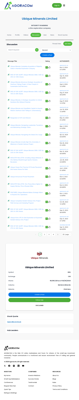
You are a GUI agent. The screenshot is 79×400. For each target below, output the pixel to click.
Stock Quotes (63, 35)
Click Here (67, 289)
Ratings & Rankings (10, 393)
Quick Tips (7, 389)
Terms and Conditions (60, 389)
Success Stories (33, 379)
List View (68, 44)
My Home (7, 375)
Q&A (45, 35)
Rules (54, 382)
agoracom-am (64, 166)
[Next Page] (57, 234)
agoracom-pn (64, 73)
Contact (31, 386)
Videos (25, 35)
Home (9, 35)
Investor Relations (34, 375)
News (52, 35)
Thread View (56, 44)
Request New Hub (10, 386)
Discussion (36, 35)
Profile (17, 35)
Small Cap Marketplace (12, 379)
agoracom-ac (64, 65)
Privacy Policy (57, 386)
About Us (56, 375)
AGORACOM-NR (65, 225)
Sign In (56, 5)
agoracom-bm (64, 90)
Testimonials (32, 382)
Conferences (8, 382)
